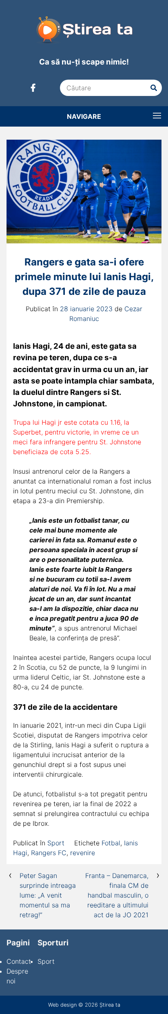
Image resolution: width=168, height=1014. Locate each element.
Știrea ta (109, 1005)
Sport (55, 843)
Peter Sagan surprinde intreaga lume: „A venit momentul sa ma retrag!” (48, 895)
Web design (62, 1005)
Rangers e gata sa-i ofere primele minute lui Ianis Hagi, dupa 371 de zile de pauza (84, 276)
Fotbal (111, 843)
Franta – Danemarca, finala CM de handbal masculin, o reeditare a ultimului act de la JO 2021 (116, 895)
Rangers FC (48, 853)
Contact (19, 961)
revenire (82, 853)
